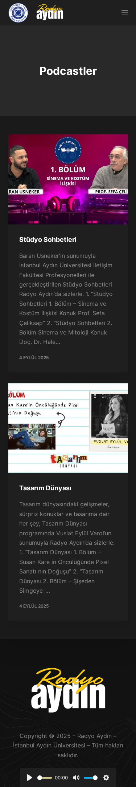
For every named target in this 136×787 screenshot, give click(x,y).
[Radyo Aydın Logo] (50, 13)
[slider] (44, 777)
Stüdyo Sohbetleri (48, 239)
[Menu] (124, 12)
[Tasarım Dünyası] (68, 428)
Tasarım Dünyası (45, 488)
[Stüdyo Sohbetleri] (68, 179)
